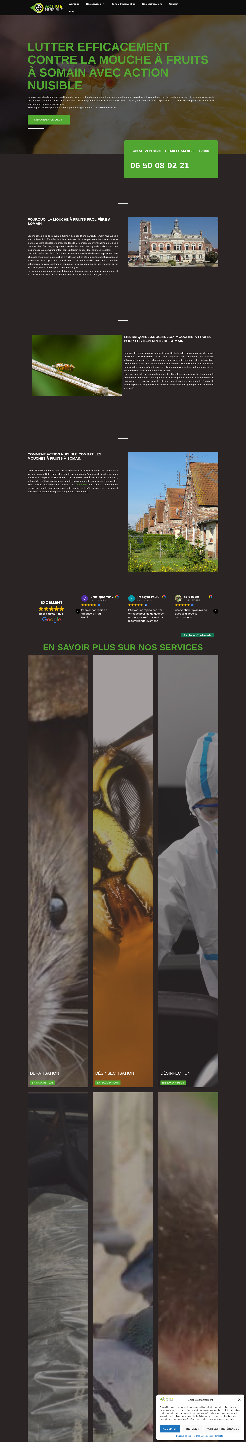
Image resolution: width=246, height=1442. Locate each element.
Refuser (192, 1428)
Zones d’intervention (124, 4)
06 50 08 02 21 (160, 165)
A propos (74, 4)
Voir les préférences (222, 1428)
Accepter (170, 1428)
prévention (81, 484)
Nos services (93, 4)
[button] (239, 1399)
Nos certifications (152, 4)
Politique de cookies (185, 1436)
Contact (173, 4)
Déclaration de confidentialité (209, 1436)
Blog (71, 11)
